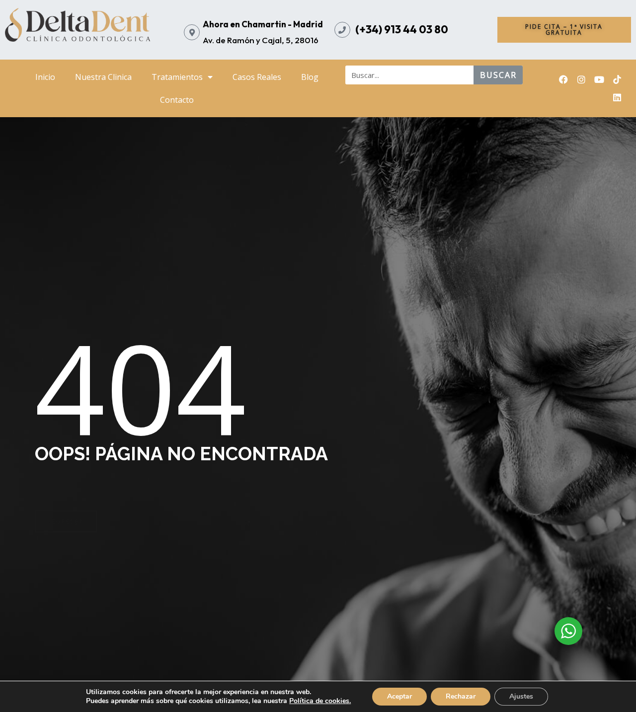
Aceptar (399, 696)
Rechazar (461, 696)
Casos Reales (257, 76)
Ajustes (521, 696)
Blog (309, 76)
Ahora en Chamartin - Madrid (263, 24)
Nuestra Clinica (103, 76)
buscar (498, 75)
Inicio (45, 76)
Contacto (177, 99)
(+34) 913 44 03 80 (401, 29)
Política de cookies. (320, 701)
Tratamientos (177, 76)
